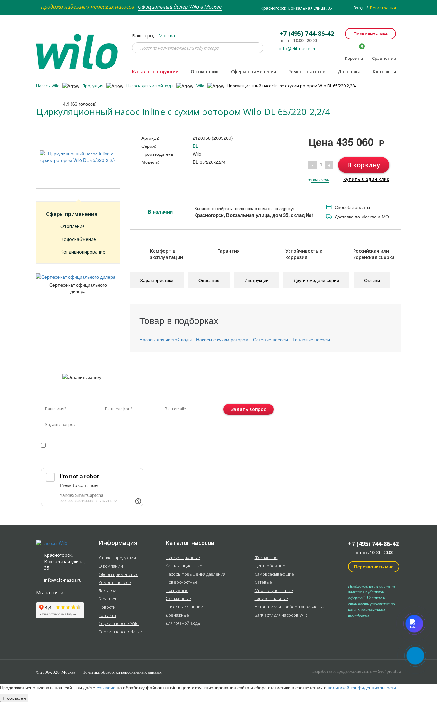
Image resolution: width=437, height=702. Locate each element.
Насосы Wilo (48, 86)
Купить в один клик (366, 179)
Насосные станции (184, 607)
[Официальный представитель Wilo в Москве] (79, 47)
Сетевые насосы (270, 339)
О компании (205, 71)
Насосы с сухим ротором (222, 339)
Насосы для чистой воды (150, 86)
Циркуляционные (183, 557)
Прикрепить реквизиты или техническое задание (98, 460)
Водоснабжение (78, 239)
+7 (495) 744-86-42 (373, 544)
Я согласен (14, 698)
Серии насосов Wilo (119, 623)
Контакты (384, 71)
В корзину (363, 165)
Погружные (177, 590)
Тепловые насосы (311, 339)
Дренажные (177, 615)
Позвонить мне (371, 33)
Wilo (200, 86)
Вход (358, 8)
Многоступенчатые (274, 590)
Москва (166, 36)
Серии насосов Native (120, 632)
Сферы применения (253, 71)
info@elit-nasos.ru (298, 48)
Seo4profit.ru (389, 671)
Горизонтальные (271, 598)
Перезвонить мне (373, 566)
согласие (68, 445)
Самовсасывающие (274, 574)
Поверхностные (182, 582)
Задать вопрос (248, 409)
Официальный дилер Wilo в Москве (180, 6)
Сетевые (263, 582)
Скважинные (178, 598)
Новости (107, 607)
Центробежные (270, 566)
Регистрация (383, 8)
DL (195, 146)
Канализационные (184, 566)
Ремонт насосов (307, 71)
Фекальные (266, 557)
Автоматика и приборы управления (290, 607)
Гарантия (107, 599)
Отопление (72, 226)
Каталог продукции (155, 71)
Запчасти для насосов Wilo (281, 615)
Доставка (349, 71)
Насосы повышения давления (195, 574)
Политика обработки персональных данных (122, 672)
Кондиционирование (82, 252)
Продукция (93, 86)
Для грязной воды (183, 623)
